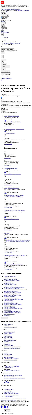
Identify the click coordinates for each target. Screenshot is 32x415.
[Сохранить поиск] (2, 56)
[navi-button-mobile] (2, 34)
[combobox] (7, 49)
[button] (2, 30)
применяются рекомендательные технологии (13, 399)
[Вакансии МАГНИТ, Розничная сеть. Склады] (17, 195)
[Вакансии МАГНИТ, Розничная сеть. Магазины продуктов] (17, 240)
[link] (3, 26)
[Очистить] (3, 52)
